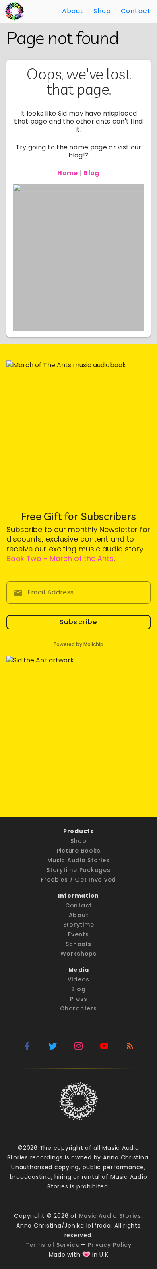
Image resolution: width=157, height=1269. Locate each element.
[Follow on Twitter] (52, 1046)
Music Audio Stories (78, 860)
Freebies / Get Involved (78, 880)
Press (78, 999)
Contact (136, 11)
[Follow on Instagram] (78, 1046)
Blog (78, 989)
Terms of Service (52, 1245)
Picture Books (79, 851)
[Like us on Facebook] (27, 1046)
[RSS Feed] (130, 1046)
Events (78, 934)
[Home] (14, 11)
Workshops (78, 954)
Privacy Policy (110, 1245)
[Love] (86, 1254)
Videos (79, 979)
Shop (102, 11)
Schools (78, 944)
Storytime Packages (78, 870)
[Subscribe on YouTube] (104, 1046)
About (73, 11)
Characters (78, 1008)
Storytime (78, 925)
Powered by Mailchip (78, 644)
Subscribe (78, 622)
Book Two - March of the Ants (60, 558)
